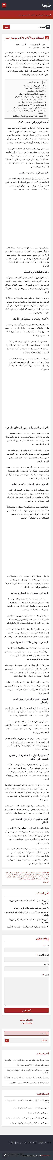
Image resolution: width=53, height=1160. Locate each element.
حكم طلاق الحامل (34, 1113)
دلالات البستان (44, 879)
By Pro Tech (45, 1155)
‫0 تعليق (43, 47)
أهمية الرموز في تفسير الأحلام (33, 85)
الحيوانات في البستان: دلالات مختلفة (31, 99)
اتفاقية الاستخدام (30, 1142)
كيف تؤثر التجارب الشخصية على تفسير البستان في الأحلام (25, 111)
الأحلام (44, 872)
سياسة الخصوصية (44, 1142)
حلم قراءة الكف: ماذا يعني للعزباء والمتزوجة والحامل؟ (26, 927)
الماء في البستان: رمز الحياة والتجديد (31, 102)
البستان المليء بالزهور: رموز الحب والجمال (28, 108)
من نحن (19, 1142)
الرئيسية (48, 15)
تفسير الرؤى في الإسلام (32, 877)
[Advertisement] (26, 220)
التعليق (46, 975)
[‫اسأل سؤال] (4, 1155)
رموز (28, 879)
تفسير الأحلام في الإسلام (13, 875)
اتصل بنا (11, 1142)
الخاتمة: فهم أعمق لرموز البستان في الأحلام (28, 116)
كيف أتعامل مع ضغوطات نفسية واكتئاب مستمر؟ (23, 1118)
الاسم (46, 945)
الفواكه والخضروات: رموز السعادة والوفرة (29, 96)
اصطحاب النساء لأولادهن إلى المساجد (26, 1108)
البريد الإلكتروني (43, 955)
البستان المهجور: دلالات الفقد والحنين (31, 105)
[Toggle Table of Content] (43, 82)
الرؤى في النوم (14, 872)
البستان (38, 872)
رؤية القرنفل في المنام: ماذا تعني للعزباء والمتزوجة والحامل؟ (26, 1060)
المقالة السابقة (25, 1020)
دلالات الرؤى (35, 879)
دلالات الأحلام (11, 877)
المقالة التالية (27, 1023)
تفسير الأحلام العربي (28, 875)
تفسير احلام (20, 44)
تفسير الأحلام (40, 875)
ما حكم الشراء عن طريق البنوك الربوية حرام (24, 1122)
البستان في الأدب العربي (27, 872)
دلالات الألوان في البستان (35, 91)
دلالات (18, 877)
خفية (22, 877)
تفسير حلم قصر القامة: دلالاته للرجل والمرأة (30, 908)
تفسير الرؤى (45, 877)
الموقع (46, 964)
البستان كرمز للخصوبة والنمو (34, 88)
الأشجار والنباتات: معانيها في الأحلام (31, 94)
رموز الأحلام (22, 879)
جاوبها (46, 5)
